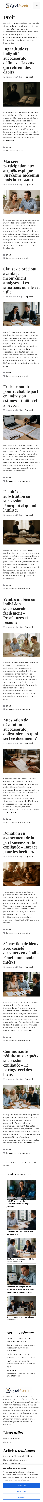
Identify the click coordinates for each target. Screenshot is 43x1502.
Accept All (22, 1485)
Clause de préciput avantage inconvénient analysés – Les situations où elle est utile (21, 280)
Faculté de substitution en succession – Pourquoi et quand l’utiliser (19, 501)
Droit (8, 147)
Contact (7, 1442)
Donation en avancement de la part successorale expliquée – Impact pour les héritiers (20, 842)
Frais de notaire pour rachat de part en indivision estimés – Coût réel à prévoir (20, 396)
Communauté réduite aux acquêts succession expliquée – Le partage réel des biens (20, 1063)
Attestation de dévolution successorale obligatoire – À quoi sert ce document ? (20, 729)
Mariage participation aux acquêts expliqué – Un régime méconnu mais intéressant (21, 170)
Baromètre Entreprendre (15, 1460)
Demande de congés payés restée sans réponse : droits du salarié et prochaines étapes (21, 1289)
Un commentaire (14, 150)
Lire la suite (8, 140)
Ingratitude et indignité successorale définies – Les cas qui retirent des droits (18, 60)
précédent (9, 1162)
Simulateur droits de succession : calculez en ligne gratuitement (21, 1373)
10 (29, 1162)
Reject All (21, 1497)
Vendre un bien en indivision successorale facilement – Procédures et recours (19, 611)
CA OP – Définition (12, 1464)
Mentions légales (11, 1438)
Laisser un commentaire (18, 258)
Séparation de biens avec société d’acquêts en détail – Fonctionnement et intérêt (21, 953)
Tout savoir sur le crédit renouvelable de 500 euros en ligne (21, 1364)
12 (35, 1162)
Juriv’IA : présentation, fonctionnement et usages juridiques (18, 1204)
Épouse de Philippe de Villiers (17, 1456)
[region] (21, 1483)
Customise (21, 1491)
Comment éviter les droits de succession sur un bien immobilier (21, 1348)
